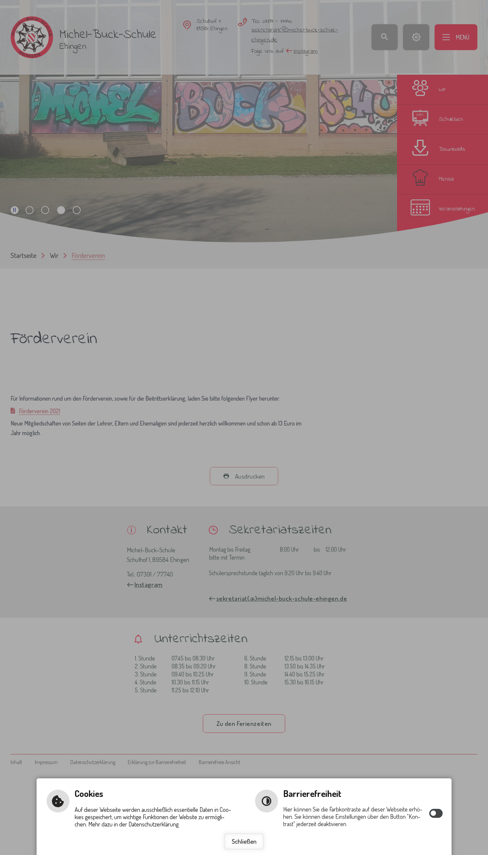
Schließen (244, 841)
